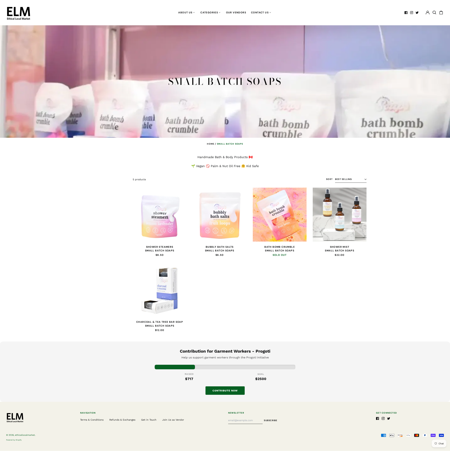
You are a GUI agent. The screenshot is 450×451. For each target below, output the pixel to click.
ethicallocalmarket (25, 435)
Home (210, 143)
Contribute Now (225, 390)
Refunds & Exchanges (122, 419)
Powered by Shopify (14, 440)
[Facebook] (406, 12)
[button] (434, 12)
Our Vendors (236, 12)
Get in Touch (148, 419)
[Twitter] (417, 12)
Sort (329, 179)
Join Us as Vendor (173, 419)
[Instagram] (411, 12)
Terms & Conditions (92, 419)
